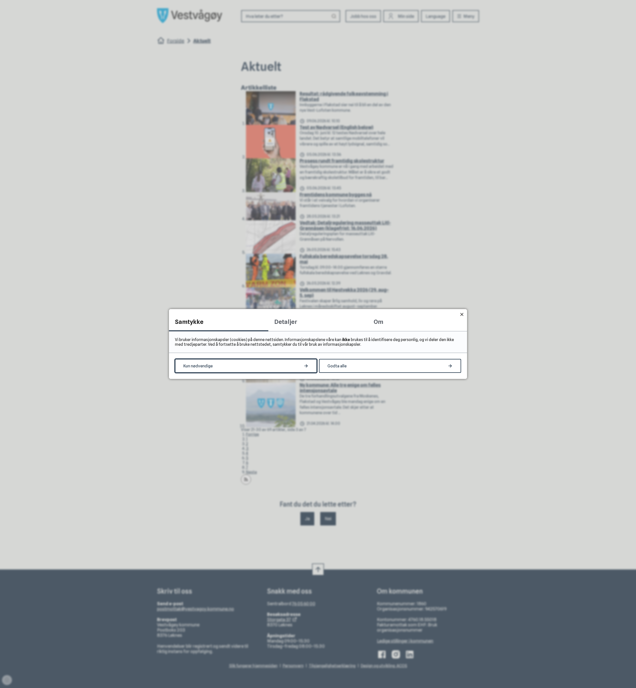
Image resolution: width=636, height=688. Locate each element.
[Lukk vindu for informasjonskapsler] (461, 314)
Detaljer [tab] (285, 321)
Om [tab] (378, 321)
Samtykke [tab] (189, 321)
